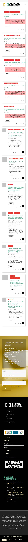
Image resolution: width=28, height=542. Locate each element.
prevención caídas (12, 226)
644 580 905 (9, 418)
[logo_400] (11, 4)
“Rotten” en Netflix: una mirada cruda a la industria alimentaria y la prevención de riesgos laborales (15, 251)
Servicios (6, 447)
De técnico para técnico (10, 457)
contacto (20, 528)
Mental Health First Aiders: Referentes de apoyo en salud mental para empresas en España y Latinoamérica (16, 134)
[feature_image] (4, 130)
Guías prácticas (18, 158)
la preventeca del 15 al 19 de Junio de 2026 (14, 109)
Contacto (6, 453)
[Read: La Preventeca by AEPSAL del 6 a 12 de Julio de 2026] (5, 488)
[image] (4, 246)
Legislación (17, 213)
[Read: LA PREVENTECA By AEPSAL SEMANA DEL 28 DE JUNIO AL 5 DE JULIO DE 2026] (5, 493)
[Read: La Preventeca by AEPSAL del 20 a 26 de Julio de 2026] (5, 482)
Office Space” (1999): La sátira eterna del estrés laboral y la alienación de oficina (16, 188)
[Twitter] (25, 123)
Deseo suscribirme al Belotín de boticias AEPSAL (12, 378)
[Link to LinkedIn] (25, 538)
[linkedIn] (21, 29)
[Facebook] (19, 29)
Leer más (7, 25)
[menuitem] (25, 4)
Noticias (7, 12)
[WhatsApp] (23, 123)
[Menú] (25, 4)
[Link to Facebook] (23, 538)
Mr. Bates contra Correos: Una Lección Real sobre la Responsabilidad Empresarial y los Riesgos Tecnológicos (16, 304)
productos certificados (14, 221)
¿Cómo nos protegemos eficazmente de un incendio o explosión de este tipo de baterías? (16, 283)
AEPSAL (21, 221)
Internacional (7, 450)
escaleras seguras (12, 223)
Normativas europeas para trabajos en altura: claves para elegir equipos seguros (15, 217)
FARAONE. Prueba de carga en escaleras (16, 162)
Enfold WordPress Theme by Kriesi (16, 536)
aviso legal (8, 528)
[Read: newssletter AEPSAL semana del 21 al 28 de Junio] (5, 498)
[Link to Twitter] (21, 538)
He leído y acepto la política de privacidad (14, 386)
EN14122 (18, 222)
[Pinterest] (23, 29)
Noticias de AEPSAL (15, 12)
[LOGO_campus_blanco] (14, 464)
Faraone (10, 222)
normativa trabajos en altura (14, 224)
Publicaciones (14, 83)
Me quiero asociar (8, 444)
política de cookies (14, 528)
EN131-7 (14, 222)
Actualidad (6, 440)
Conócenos (7, 437)
